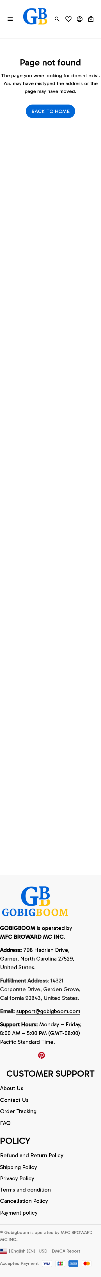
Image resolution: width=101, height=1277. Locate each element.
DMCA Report (66, 1251)
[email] (48, 1011)
